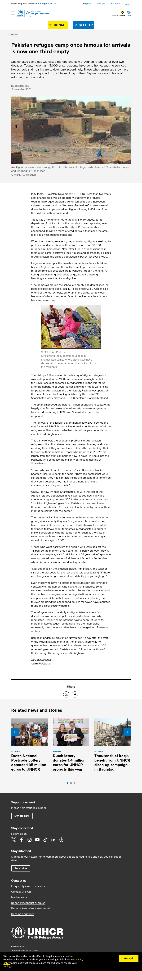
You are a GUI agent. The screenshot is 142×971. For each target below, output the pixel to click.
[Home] (29, 13)
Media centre (19, 897)
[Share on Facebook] (75, 694)
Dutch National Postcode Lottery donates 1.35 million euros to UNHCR (28, 762)
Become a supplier (22, 914)
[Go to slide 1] (68, 784)
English (87, 3)
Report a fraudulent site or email (30, 908)
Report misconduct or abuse (28, 903)
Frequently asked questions (28, 886)
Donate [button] (122, 15)
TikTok (45, 839)
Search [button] (115, 15)
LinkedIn (53, 839)
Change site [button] (45, 3)
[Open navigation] (13, 13)
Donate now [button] (21, 816)
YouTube (37, 839)
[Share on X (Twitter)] (66, 694)
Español (115, 3)
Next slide (127, 732)
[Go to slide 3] (75, 784)
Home (14, 34)
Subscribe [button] (20, 868)
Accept (128, 958)
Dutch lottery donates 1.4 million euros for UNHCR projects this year (69, 762)
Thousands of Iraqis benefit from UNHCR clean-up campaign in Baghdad (112, 762)
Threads (61, 839)
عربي (128, 3)
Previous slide (15, 732)
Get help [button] (86, 25)
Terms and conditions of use (24, 950)
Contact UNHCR (21, 892)
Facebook (21, 839)
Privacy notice (17, 946)
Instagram (29, 839)
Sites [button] (129, 15)
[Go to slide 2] (72, 784)
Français (101, 3)
